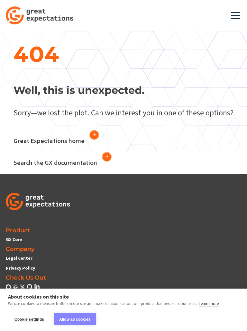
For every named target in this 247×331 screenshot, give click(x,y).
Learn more (209, 304)
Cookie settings (29, 319)
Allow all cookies (75, 319)
